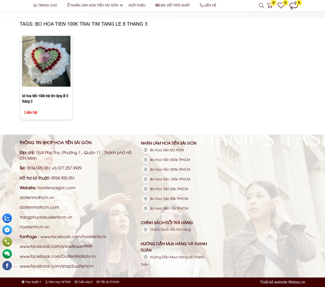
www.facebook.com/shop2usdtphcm (57, 265)
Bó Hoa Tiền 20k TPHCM (168, 198)
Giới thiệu (137, 5)
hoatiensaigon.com (57, 187)
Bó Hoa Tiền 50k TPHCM (168, 188)
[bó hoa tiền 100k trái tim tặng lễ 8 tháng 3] (46, 62)
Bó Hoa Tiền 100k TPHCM (169, 179)
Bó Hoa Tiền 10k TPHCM (168, 208)
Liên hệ (210, 5)
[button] (262, 6)
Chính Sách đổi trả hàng (167, 222)
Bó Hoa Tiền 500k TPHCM (169, 159)
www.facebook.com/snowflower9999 (56, 246)
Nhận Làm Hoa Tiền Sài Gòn (94, 5)
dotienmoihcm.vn (37, 197)
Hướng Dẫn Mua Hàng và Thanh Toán (174, 247)
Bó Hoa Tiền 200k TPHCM (169, 169)
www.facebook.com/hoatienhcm (73, 236)
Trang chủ (47, 5)
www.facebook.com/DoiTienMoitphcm (58, 256)
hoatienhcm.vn (34, 226)
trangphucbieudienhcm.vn (46, 217)
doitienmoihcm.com (39, 207)
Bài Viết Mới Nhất (175, 5)
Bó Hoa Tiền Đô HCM (166, 149)
